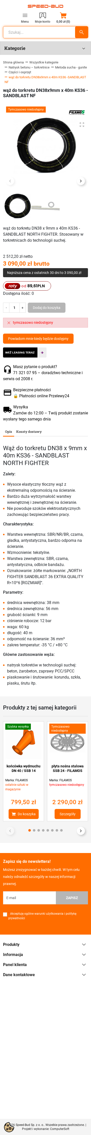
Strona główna (13, 62)
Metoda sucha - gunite (71, 67)
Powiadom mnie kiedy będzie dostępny (38, 339)
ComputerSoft (59, 1129)
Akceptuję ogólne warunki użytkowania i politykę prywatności (42, 916)
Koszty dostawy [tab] (29, 431)
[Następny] (81, 831)
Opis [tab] (8, 431)
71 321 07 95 (25, 372)
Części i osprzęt (20, 72)
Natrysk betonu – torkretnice (29, 67)
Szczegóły (68, 814)
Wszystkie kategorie (43, 62)
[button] (63, 17)
